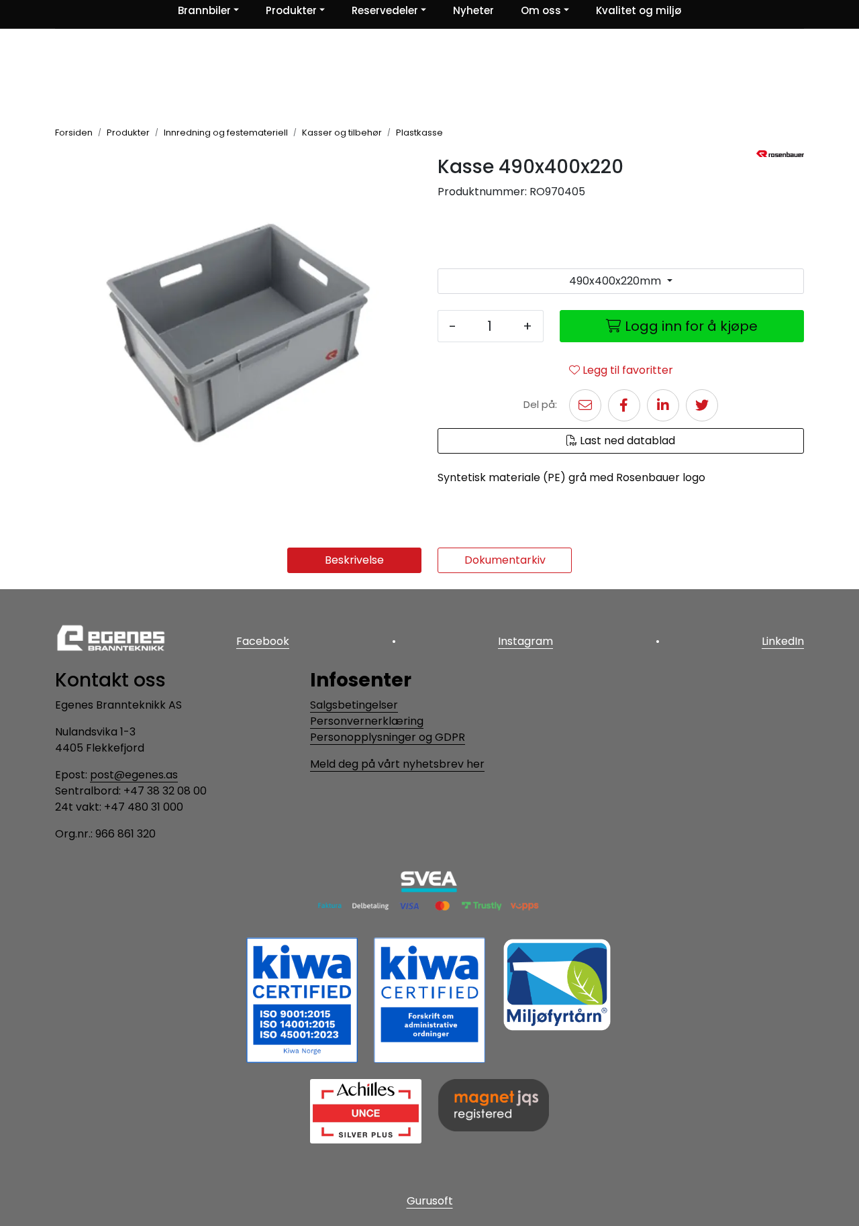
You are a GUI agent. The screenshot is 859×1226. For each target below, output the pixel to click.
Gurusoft (430, 1201)
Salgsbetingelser (354, 705)
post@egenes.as (134, 774)
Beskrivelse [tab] (354, 560)
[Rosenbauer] (780, 153)
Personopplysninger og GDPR (387, 737)
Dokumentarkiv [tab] (505, 560)
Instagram (525, 641)
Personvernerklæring (366, 721)
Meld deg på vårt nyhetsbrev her (397, 764)
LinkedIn (783, 641)
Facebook (262, 641)
